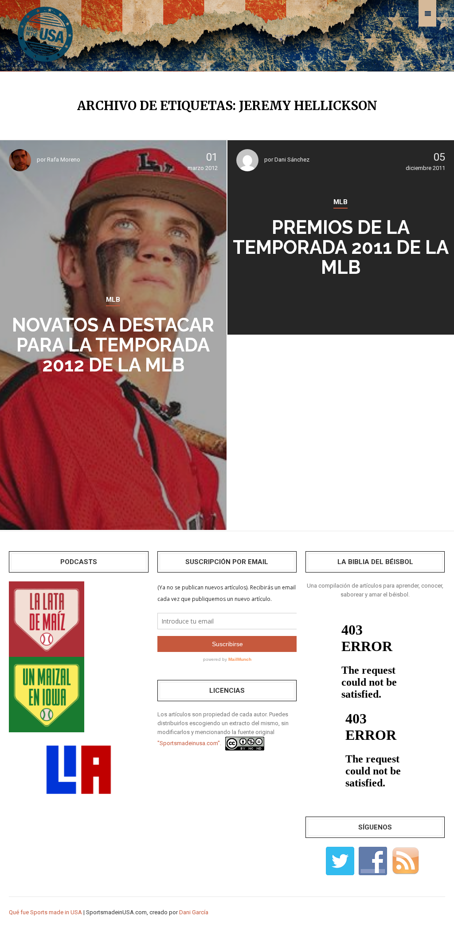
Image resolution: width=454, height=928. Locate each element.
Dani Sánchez (291, 159)
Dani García (193, 912)
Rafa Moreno (63, 159)
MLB (113, 300)
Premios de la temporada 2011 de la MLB (341, 247)
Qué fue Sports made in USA (45, 912)
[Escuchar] (46, 618)
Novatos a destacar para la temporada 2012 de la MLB (113, 345)
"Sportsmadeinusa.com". (189, 743)
